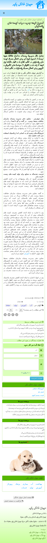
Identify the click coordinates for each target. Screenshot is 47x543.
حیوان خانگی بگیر (22, 4)
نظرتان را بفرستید (36, 378)
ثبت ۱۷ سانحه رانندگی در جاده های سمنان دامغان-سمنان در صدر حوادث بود (24, 411)
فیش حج (41, 392)
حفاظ (8, 305)
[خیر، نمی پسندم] (11, 310)
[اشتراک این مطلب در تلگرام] (16, 314)
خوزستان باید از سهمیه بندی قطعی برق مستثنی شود (29, 325)
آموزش (26, 253)
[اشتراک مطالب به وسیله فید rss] (5, 314)
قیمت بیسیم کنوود (38, 395)
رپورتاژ (10, 484)
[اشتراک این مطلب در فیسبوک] (13, 314)
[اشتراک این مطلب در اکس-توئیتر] (9, 314)
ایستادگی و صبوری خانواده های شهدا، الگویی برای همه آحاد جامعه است (26, 408)
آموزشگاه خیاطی (38, 389)
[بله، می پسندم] (21, 310)
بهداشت (39, 484)
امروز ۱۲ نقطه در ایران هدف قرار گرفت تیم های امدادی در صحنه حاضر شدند (25, 405)
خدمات (24, 488)
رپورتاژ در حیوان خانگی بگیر (38, 535)
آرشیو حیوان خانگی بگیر (39, 538)
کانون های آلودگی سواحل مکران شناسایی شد (31, 333)
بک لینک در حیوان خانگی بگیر (37, 532)
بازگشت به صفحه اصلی (13, 501)
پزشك (17, 484)
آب (28, 90)
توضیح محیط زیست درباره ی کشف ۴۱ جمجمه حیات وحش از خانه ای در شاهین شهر (25, 329)
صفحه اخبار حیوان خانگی (23, 497)
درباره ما (43, 529)
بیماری (25, 484)
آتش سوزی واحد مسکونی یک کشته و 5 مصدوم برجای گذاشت (28, 415)
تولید (15, 305)
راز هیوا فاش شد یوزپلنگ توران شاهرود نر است (31, 337)
